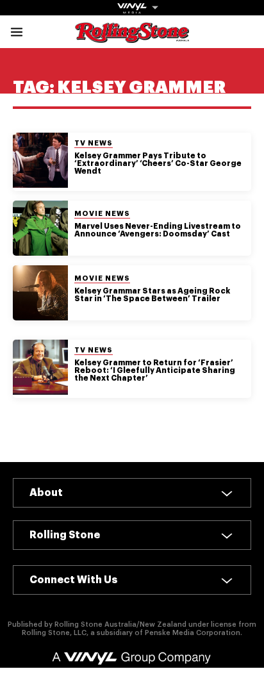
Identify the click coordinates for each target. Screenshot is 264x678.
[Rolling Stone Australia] (132, 37)
